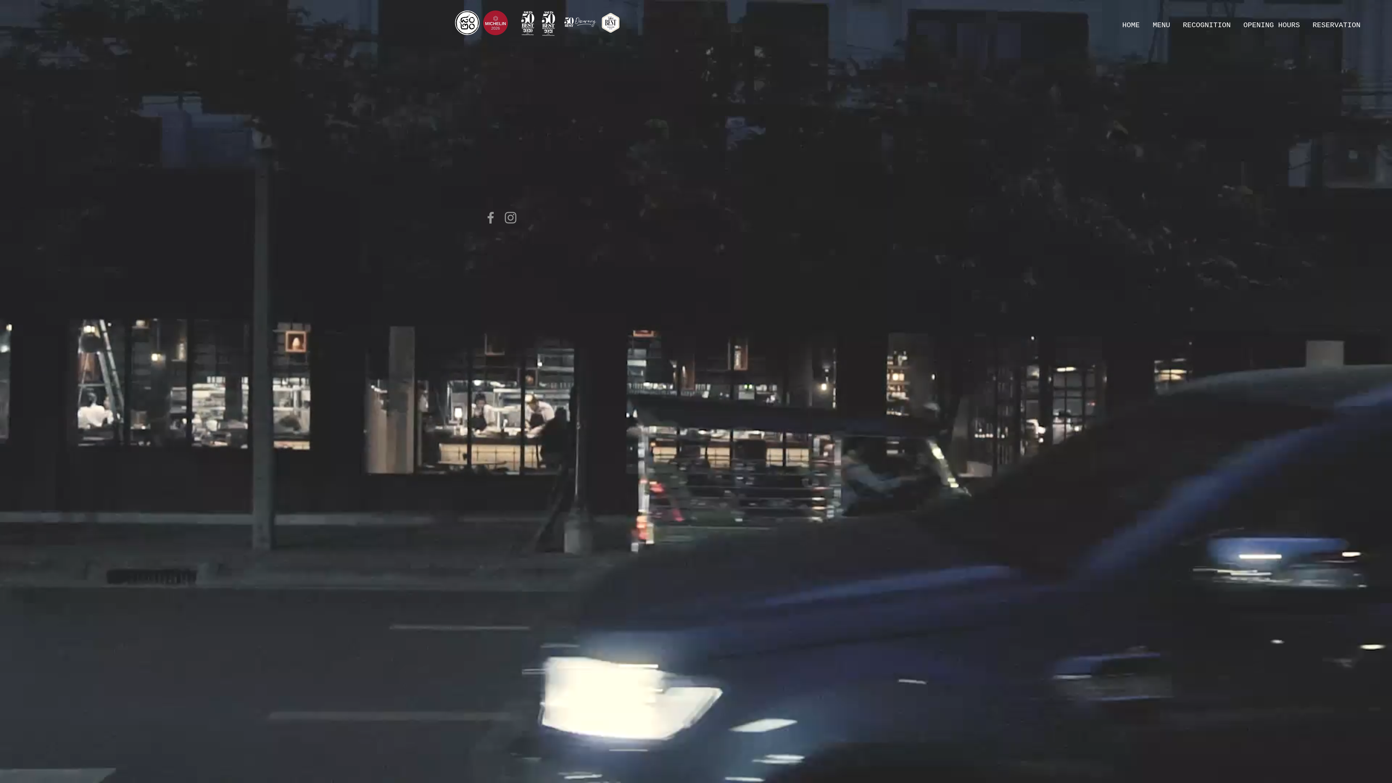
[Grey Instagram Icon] (510, 217)
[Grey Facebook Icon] (490, 217)
